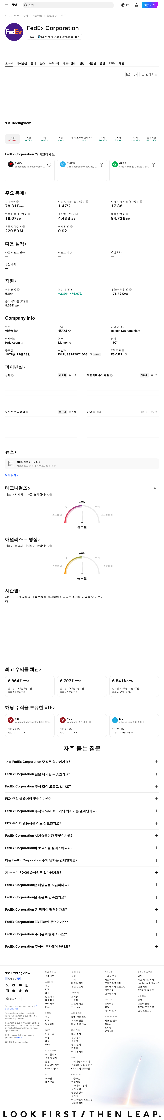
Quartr (19, 1037)
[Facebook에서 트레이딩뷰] (14, 985)
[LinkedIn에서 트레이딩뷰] (7, 991)
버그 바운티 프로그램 (82, 1099)
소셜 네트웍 (111, 976)
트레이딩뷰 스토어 (80, 1061)
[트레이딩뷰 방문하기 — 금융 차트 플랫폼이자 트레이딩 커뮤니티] (18, 123)
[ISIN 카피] (90, 354)
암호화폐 (49, 996)
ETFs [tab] (112, 63)
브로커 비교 (77, 1003)
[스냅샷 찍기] (128, 74)
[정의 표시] (17, 201)
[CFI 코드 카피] (125, 354)
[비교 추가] (49, 164)
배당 (47, 1041)
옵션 (47, 1061)
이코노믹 (49, 1034)
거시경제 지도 (52, 1065)
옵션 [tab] (102, 63)
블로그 (74, 1041)
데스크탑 (49, 1081)
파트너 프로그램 (146, 1007)
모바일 (48, 1078)
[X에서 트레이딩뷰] (7, 985)
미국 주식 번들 (78, 1024)
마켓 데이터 (77, 983)
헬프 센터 (76, 1044)
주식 (47, 986)
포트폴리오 (50, 1054)
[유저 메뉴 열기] (136, 5)
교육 (107, 1007)
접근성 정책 (77, 1092)
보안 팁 (75, 1096)
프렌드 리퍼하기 (113, 983)
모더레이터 (110, 993)
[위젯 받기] (135, 74)
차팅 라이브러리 (146, 979)
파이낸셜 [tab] (22, 63)
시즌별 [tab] (92, 63)
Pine (47, 1007)
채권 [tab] (121, 63)
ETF (47, 989)
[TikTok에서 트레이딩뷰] (20, 991)
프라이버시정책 (79, 1085)
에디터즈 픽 (111, 1010)
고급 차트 (142, 986)
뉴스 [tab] (42, 63)
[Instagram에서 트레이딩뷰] (26, 985)
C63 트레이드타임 (80, 1068)
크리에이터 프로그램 (115, 986)
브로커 (74, 1000)
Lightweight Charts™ (148, 983)
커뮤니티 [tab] (54, 63)
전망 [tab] (82, 63)
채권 (47, 993)
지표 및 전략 (111, 1020)
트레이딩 (109, 1003)
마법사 (108, 1024)
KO (128, 5)
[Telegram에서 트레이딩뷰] (14, 991)
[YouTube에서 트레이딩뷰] (20, 985)
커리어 (74, 1048)
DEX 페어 (50, 1003)
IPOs (47, 1044)
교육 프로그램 (145, 1010)
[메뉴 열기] (6, 5)
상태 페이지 (77, 1103)
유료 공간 (109, 1031)
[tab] (62, 375)
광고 (140, 1000)
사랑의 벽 (109, 979)
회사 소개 (76, 1034)
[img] (75, 36)
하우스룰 (109, 990)
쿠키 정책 (76, 1089)
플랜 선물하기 (78, 986)
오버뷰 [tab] (9, 63)
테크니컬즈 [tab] (69, 63)
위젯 (140, 976)
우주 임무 (76, 1037)
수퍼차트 (49, 976)
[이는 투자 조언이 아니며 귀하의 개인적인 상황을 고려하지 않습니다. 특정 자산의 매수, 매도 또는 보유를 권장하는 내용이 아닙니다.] (50, 494)
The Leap (76, 1007)
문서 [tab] (33, 63)
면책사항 (75, 1081)
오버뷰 (74, 996)
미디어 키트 (77, 1051)
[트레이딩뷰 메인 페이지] (14, 5)
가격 (73, 979)
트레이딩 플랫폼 (146, 990)
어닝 (47, 1037)
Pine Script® (51, 1068)
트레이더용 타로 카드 (82, 1065)
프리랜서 (109, 1027)
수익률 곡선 (51, 1057)
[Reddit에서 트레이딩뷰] (26, 991)
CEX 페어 (50, 1000)
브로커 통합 (143, 1003)
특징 (73, 976)
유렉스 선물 (77, 1020)
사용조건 (75, 1078)
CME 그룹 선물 (78, 1017)
